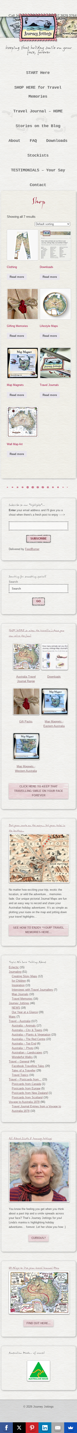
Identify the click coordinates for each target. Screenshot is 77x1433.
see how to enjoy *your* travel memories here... (38, 930)
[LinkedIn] (44, 1427)
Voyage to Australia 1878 (24, 1101)
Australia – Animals (24, 1025)
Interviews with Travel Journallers (32, 989)
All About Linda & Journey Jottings (30, 1139)
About (15, 141)
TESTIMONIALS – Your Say (38, 170)
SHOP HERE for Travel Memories (38, 92)
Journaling (15, 971)
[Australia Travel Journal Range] (26, 656)
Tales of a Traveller (24, 1070)
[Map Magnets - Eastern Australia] (54, 701)
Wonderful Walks (22, 1057)
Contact (38, 185)
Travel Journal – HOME (38, 111)
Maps (12, 1016)
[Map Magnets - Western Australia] (26, 746)
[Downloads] (54, 656)
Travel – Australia (19, 1021)
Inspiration (18, 985)
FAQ (33, 141)
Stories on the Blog (38, 126)
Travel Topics (20, 1075)
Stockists (38, 155)
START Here (38, 73)
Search (13, 581)
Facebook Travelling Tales (28, 1066)
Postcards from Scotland (27, 1097)
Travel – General (19, 1061)
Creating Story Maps (24, 976)
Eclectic (14, 967)
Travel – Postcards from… (25, 1079)
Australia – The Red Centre (28, 1039)
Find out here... (39, 1323)
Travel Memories (22, 998)
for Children (19, 980)
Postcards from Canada (26, 1084)
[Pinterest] (32, 1427)
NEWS (16, 1007)
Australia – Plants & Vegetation (31, 1034)
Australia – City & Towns (27, 1030)
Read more (17, 276)
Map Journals (20, 994)
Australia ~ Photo (22, 1048)
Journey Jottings (38, 20)
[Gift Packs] (26, 701)
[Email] (57, 1427)
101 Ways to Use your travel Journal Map (34, 1268)
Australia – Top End (24, 1043)
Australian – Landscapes (27, 1052)
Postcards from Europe (26, 1088)
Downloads (57, 141)
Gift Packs (26, 721)
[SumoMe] (70, 1427)
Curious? (38, 1238)
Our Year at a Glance (25, 1012)
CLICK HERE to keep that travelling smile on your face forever (38, 791)
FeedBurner (32, 549)
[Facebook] (6, 1427)
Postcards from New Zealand (30, 1093)
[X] (19, 1427)
